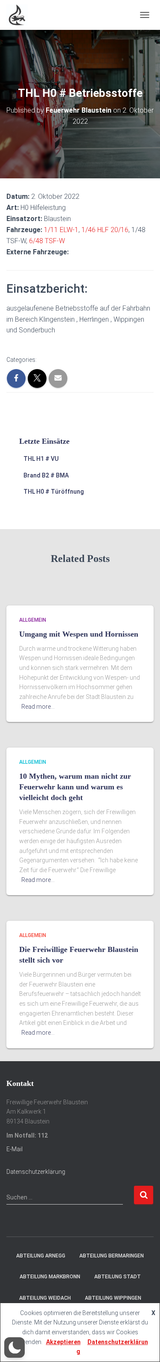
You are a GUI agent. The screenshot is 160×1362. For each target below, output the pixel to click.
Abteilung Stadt (117, 1277)
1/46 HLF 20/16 (104, 230)
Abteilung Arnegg (40, 1256)
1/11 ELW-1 (61, 230)
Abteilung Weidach (45, 1298)
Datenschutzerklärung (35, 1171)
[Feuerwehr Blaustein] (20, 15)
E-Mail (14, 1149)
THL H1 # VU (40, 458)
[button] (14, 1347)
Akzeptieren (63, 1342)
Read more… (38, 706)
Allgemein (32, 620)
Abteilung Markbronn (50, 1277)
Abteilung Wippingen (113, 1298)
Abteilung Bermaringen (111, 1256)
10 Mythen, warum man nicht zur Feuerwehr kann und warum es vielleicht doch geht (75, 787)
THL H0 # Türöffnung (53, 491)
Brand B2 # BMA (46, 475)
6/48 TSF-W (47, 241)
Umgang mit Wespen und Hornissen (78, 634)
